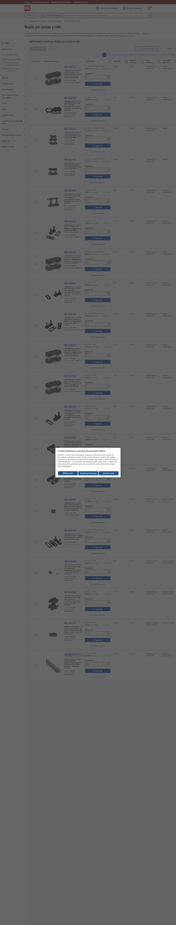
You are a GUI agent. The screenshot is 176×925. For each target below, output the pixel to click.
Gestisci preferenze (88, 473)
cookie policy (66, 466)
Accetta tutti (108, 473)
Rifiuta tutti (68, 473)
